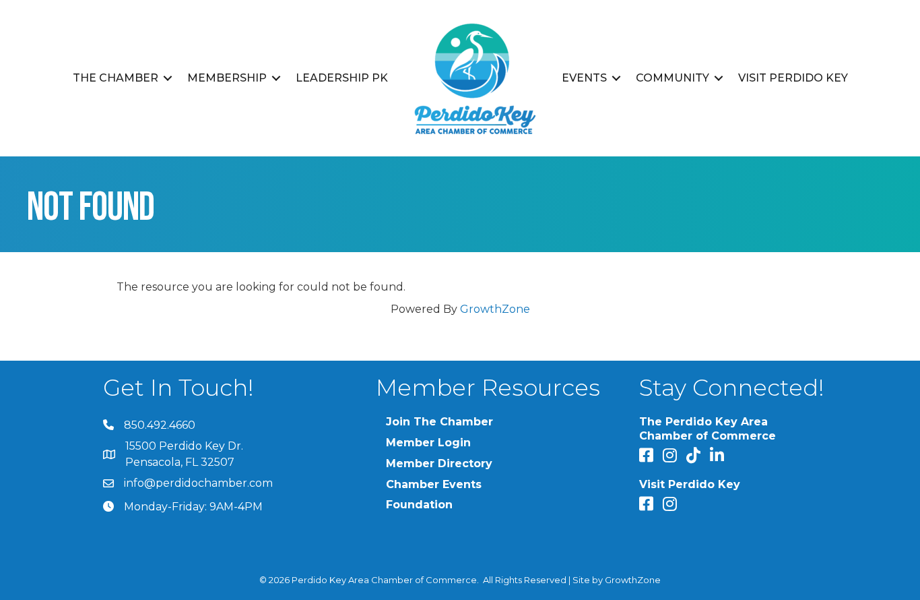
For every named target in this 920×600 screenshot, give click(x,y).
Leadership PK (342, 77)
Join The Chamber (439, 421)
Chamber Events (434, 484)
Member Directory (439, 463)
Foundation (419, 504)
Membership (227, 77)
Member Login (428, 442)
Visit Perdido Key (793, 77)
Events (584, 77)
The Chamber (115, 77)
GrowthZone (495, 309)
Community (672, 77)
